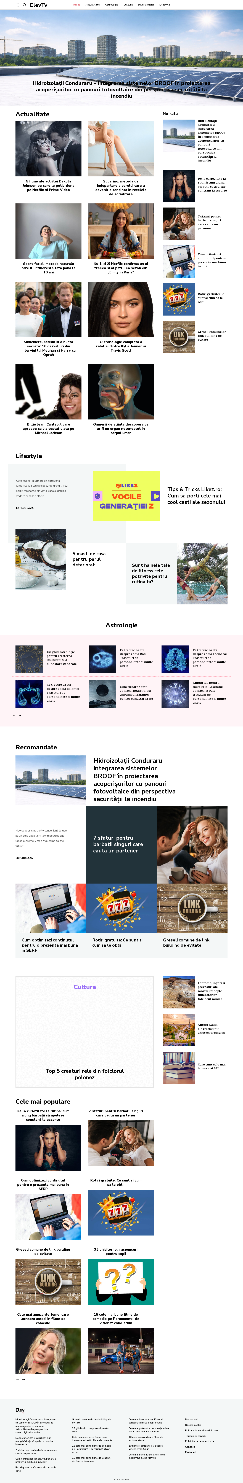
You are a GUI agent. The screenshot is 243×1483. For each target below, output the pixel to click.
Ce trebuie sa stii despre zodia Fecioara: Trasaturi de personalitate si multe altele (210, 658)
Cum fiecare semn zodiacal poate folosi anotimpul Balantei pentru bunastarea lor (136, 692)
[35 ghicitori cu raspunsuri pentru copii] (121, 1282)
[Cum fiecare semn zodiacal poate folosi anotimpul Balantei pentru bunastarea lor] (102, 694)
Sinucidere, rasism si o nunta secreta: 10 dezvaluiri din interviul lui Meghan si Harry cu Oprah (49, 348)
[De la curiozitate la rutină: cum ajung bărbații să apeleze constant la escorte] (179, 186)
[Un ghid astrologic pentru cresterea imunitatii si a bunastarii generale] (29, 659)
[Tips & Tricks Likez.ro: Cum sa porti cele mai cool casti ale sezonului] (126, 496)
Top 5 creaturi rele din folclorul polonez (85, 1074)
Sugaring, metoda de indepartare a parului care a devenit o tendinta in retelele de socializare (121, 188)
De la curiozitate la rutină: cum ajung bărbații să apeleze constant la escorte (212, 184)
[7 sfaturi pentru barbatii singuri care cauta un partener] (179, 224)
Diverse (114, 1154)
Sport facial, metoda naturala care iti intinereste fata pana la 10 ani (48, 268)
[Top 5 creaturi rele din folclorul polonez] (85, 1029)
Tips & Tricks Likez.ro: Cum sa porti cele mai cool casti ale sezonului (196, 496)
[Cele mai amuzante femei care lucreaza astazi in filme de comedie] (48, 1351)
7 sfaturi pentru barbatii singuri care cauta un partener (209, 222)
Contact (190, 1447)
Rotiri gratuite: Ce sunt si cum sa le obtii (211, 298)
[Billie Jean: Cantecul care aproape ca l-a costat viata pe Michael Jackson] (48, 391)
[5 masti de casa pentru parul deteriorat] (40, 559)
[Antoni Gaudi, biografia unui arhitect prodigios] (179, 1030)
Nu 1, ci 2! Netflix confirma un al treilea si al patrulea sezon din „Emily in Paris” (121, 268)
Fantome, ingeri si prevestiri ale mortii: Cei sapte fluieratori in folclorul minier (211, 991)
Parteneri (190, 1452)
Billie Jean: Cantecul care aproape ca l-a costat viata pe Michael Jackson (48, 428)
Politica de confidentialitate (201, 1430)
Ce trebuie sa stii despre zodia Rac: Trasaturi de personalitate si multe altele (136, 658)
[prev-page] (14, 715)
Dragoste (41, 1159)
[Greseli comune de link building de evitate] (179, 337)
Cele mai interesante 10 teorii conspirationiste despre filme (146, 1421)
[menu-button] (17, 5)
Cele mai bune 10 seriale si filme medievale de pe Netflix (147, 1456)
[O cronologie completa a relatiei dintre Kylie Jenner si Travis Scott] (121, 309)
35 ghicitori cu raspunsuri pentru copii (116, 1251)
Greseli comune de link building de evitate (212, 335)
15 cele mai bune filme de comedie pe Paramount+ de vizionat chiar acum (116, 1318)
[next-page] (20, 715)
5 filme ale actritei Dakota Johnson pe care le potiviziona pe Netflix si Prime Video (48, 185)
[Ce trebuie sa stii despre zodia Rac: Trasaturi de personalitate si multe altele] (102, 659)
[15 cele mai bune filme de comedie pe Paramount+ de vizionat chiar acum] (121, 1351)
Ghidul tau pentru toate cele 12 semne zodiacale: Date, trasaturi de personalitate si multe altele (209, 692)
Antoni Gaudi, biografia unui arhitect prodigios (211, 1028)
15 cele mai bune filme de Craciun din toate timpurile (91, 1459)
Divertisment (41, 1362)
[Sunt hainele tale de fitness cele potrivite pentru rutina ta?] (202, 573)
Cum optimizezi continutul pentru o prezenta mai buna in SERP (212, 260)
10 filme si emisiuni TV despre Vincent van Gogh (146, 1447)
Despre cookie (193, 1425)
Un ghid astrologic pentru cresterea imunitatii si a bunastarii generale (62, 658)
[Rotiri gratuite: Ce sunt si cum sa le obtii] (179, 299)
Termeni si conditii (195, 1436)
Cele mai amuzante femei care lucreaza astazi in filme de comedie (43, 1318)
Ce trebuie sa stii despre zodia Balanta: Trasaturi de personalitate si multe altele (63, 692)
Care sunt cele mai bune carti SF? (212, 1066)
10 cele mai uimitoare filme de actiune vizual (146, 1438)
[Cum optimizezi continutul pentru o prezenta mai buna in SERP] (179, 261)
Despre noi (191, 1419)
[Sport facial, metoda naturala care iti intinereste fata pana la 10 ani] (48, 231)
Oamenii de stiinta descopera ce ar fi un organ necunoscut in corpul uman (121, 428)
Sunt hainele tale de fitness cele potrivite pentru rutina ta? (151, 573)
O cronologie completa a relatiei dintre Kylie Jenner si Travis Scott (121, 346)
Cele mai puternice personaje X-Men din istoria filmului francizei (149, 1430)
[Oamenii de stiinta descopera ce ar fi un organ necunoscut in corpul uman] (121, 391)
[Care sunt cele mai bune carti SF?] (179, 1068)
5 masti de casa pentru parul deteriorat (89, 559)
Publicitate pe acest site (199, 1441)
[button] (24, 4)
